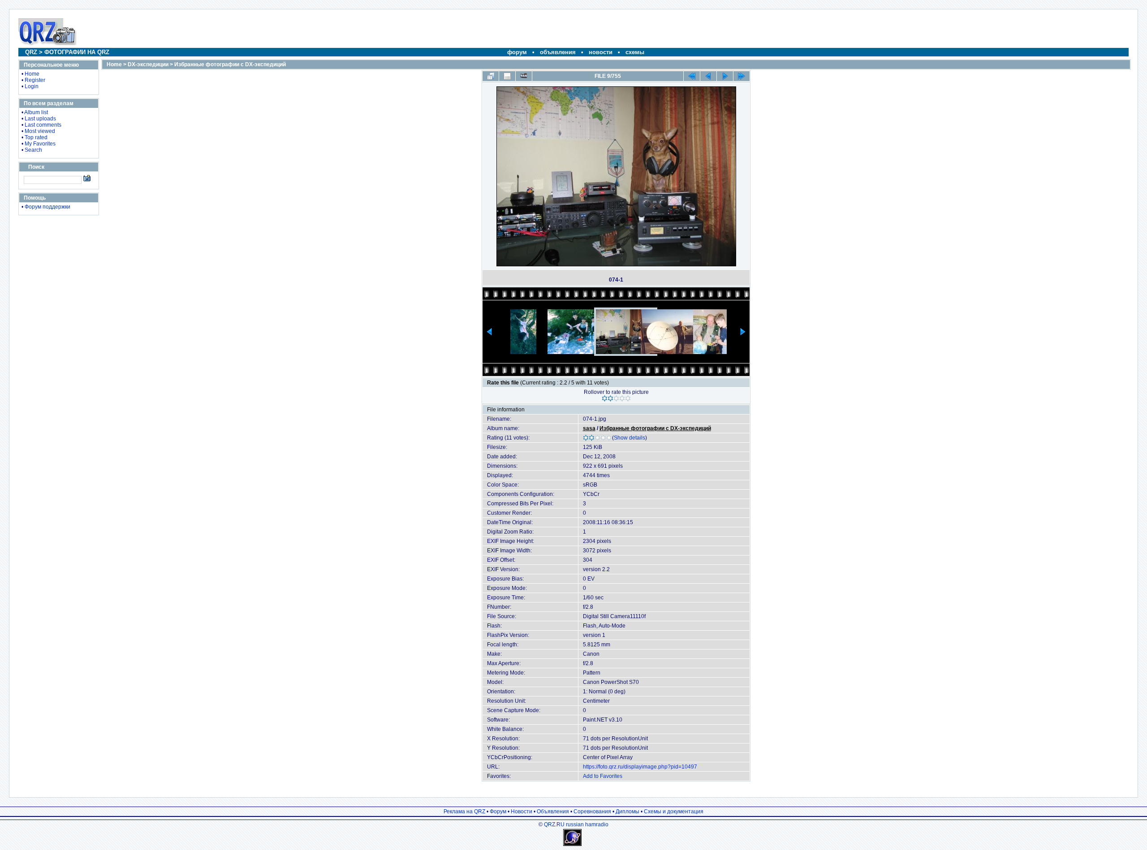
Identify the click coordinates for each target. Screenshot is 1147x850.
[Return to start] (692, 76)
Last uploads (40, 118)
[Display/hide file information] (507, 76)
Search (33, 150)
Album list (36, 112)
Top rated (36, 137)
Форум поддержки (47, 207)
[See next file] (725, 76)
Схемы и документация (673, 811)
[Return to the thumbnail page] (491, 76)
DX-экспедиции (148, 64)
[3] (616, 398)
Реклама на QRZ (464, 811)
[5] (628, 398)
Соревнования (592, 811)
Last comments (43, 125)
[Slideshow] (524, 76)
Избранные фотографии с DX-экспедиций (230, 64)
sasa (589, 428)
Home (32, 74)
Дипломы (627, 811)
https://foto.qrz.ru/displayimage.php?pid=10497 (640, 767)
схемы (634, 52)
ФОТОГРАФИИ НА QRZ (76, 52)
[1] (605, 398)
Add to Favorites (602, 776)
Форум (498, 811)
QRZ (31, 52)
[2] (610, 398)
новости (600, 52)
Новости (521, 811)
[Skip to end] (741, 76)
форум (517, 52)
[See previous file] (708, 76)
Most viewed (40, 131)
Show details (629, 438)
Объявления (553, 811)
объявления (558, 52)
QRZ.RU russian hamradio (576, 824)
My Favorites (40, 144)
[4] (622, 398)
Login (32, 86)
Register (35, 80)
